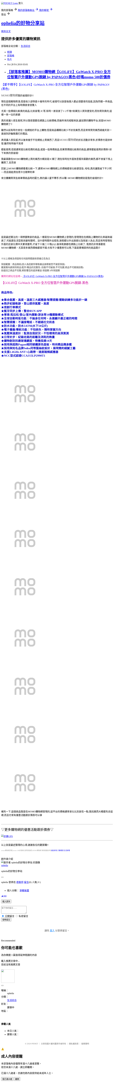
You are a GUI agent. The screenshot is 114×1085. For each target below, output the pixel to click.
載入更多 (6, 901)
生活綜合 (25, 46)
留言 (26, 882)
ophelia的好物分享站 (23, 23)
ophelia (4, 865)
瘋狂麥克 (54, 850)
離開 (17, 1079)
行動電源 (61, 850)
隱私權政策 (74, 1044)
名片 (9, 59)
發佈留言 (6, 920)
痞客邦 (19, 882)
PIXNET (34, 1044)
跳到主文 (6, 31)
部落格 (10, 55)
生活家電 (67, 850)
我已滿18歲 (7, 1079)
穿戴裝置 (24, 890)
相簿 (9, 52)
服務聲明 (85, 1044)
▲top (4, 895)
